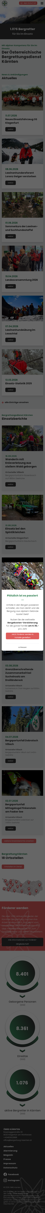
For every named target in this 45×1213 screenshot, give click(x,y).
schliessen (22, 647)
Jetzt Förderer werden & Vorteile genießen (22, 636)
